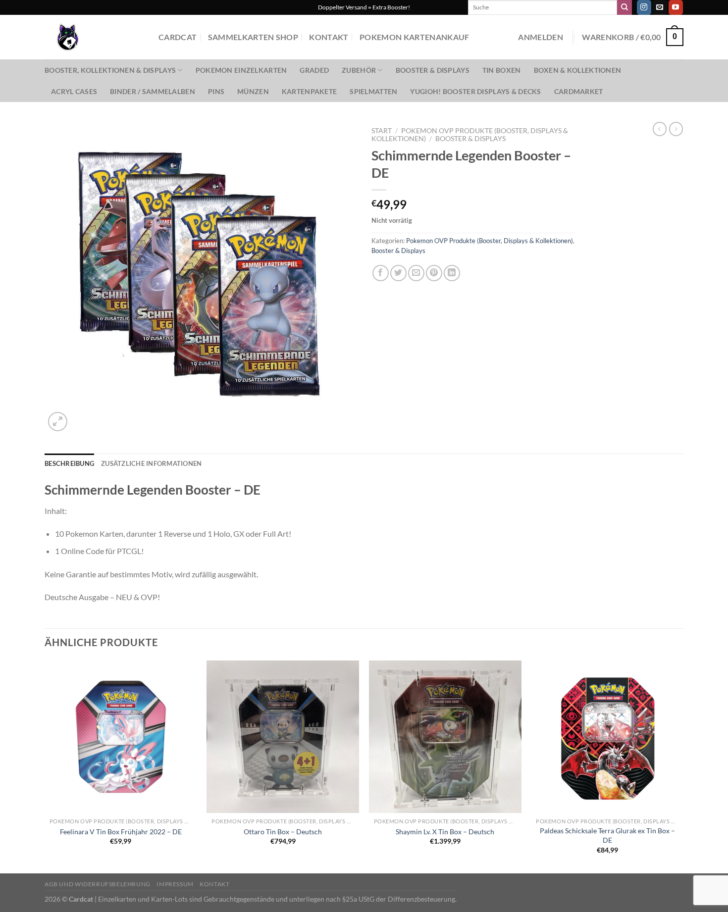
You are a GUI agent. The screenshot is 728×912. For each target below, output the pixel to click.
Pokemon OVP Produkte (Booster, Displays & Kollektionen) (489, 241)
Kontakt (328, 37)
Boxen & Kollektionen (578, 70)
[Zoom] (57, 421)
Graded (314, 70)
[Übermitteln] (624, 7)
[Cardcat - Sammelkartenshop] (94, 37)
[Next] (683, 765)
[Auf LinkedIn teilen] (452, 273)
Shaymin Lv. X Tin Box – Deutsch (445, 831)
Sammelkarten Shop (253, 37)
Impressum (175, 884)
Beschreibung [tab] (69, 463)
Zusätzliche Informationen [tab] (151, 463)
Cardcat (177, 37)
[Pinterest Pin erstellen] (434, 273)
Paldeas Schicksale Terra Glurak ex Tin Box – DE (607, 835)
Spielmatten (373, 91)
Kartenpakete (309, 91)
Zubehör (359, 70)
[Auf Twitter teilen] (398, 273)
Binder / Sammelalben (152, 91)
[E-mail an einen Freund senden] (416, 273)
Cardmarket (578, 91)
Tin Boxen (501, 70)
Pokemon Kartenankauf (414, 37)
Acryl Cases (74, 91)
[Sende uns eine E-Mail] (660, 7)
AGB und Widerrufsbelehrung (98, 884)
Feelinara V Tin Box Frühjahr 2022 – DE (121, 831)
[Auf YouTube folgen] (676, 7)
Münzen (253, 91)
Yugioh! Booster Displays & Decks (475, 91)
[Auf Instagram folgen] (644, 7)
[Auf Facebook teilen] (380, 273)
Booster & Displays (432, 70)
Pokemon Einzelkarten (241, 70)
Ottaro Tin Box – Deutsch (283, 831)
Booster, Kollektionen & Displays (110, 70)
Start (381, 131)
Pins (216, 91)
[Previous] (45, 765)
